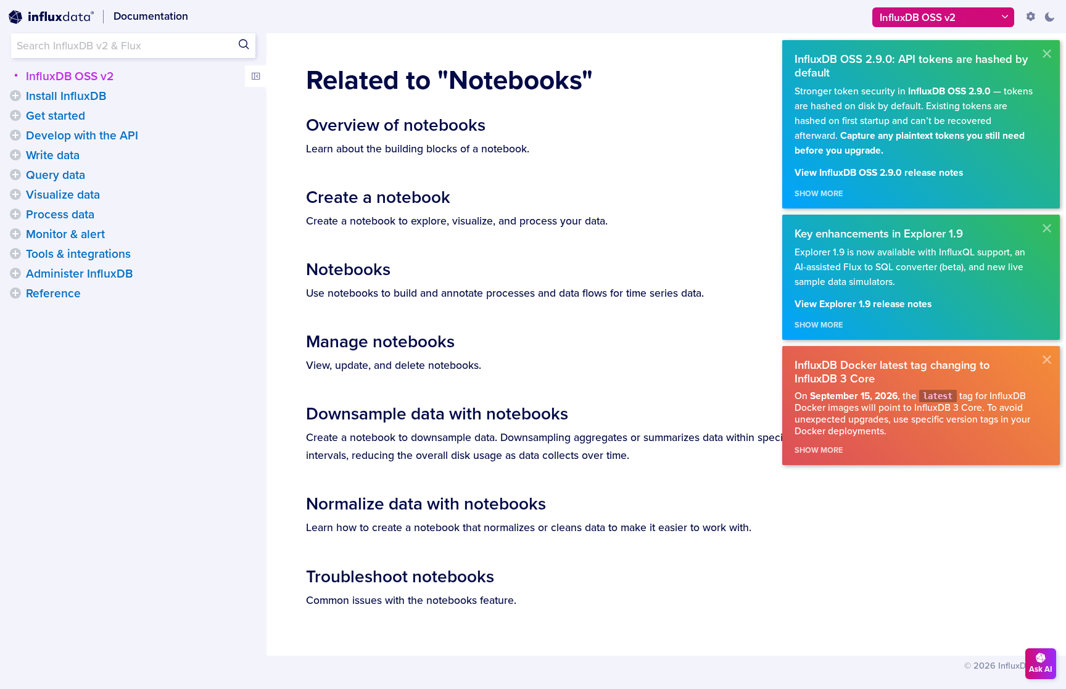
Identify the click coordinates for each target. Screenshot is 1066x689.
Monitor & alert (65, 234)
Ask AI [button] (1040, 669)
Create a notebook (378, 197)
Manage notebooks (380, 341)
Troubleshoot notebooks (400, 576)
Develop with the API (82, 135)
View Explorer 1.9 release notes (863, 304)
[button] (15, 95)
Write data (53, 155)
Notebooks (348, 269)
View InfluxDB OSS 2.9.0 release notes (879, 173)
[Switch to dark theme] (1049, 16)
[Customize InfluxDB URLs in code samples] (1031, 16)
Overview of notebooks (395, 125)
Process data (60, 214)
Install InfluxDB (66, 96)
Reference (53, 293)
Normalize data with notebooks (426, 503)
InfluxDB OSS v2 (70, 76)
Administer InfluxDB (79, 273)
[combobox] (133, 45)
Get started (55, 116)
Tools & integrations (78, 254)
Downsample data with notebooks (437, 413)
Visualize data (63, 195)
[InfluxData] (51, 17)
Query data (55, 175)
